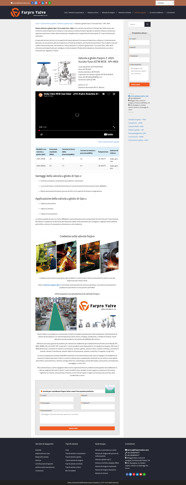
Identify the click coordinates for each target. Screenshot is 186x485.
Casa (66, 12)
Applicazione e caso (42, 453)
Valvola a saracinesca (76, 12)
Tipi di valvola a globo (48, 23)
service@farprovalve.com (21, 3)
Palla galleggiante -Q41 (137, 133)
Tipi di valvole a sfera (73, 467)
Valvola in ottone (101, 473)
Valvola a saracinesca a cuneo (105, 450)
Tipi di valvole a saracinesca (75, 453)
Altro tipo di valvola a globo (109, 142)
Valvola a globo (140, 12)
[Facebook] (32, 2)
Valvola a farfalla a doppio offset (107, 463)
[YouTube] (46, 2)
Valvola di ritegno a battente (105, 466)
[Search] (147, 24)
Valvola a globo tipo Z (66, 23)
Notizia (38, 460)
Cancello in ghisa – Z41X (137, 119)
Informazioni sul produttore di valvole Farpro (77, 293)
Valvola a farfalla (125, 12)
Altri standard (70, 471)
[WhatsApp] (49, 2)
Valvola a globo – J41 (136, 130)
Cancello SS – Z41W (135, 123)
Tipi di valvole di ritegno (74, 460)
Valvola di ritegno (108, 12)
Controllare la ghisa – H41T (138, 140)
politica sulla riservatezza (44, 467)
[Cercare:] (136, 24)
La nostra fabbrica (156, 12)
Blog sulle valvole (41, 457)
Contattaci (171, 12)
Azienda (38, 450)
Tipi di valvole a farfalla (74, 464)
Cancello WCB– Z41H (136, 126)
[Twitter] (35, 2)
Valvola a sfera (93, 12)
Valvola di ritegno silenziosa (105, 470)
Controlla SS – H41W (135, 137)
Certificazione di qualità (44, 464)
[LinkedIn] (42, 2)
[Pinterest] (39, 2)
